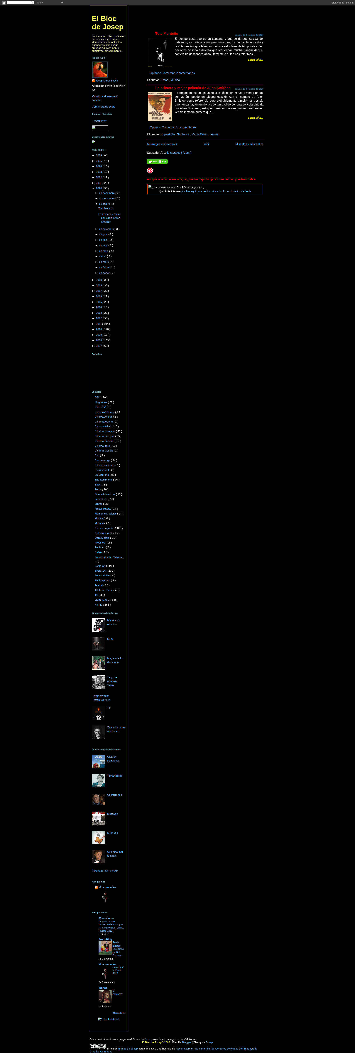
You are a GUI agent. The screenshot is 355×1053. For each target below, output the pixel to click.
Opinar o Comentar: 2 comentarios (172, 73)
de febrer (105, 267)
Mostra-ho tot (119, 1013)
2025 (99, 160)
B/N (97, 397)
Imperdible (168, 134)
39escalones (106, 918)
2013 (99, 312)
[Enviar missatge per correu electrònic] (195, 73)
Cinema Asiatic (104, 426)
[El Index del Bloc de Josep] (93, 142)
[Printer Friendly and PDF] (157, 162)
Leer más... (255, 59)
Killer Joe (112, 832)
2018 (99, 285)
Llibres (99, 503)
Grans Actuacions (105, 494)
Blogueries (101, 402)
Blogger (186, 1042)
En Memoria (102, 474)
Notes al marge (104, 532)
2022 (99, 177)
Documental (102, 469)
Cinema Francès (105, 440)
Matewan (112, 813)
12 (108, 708)
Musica (175, 80)
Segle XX (183, 134)
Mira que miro (107, 887)
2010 (99, 329)
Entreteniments (104, 479)
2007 (99, 345)
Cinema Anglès (104, 416)
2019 (99, 279)
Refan (98, 552)
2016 (99, 296)
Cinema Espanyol (105, 431)
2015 (99, 301)
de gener (104, 272)
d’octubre (105, 203)
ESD (98, 484)
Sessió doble (102, 575)
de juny (103, 245)
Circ (97, 455)
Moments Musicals (106, 513)
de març (104, 261)
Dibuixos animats (105, 465)
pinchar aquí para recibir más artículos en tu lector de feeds (216, 191)
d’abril (103, 256)
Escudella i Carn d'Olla (105, 870)
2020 (99, 188)
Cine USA (100, 406)
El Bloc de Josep (108, 23)
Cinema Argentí (104, 421)
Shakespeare (103, 580)
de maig (104, 250)
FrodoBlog (105, 939)
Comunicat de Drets (103, 106)
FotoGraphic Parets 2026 (118, 970)
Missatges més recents (162, 144)
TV (97, 594)
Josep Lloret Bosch (107, 80)
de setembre (107, 228)
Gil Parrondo (114, 794)
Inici (206, 144)
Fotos (165, 80)
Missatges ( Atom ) (179, 152)
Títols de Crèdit (104, 590)
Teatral (99, 585)
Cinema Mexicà (104, 450)
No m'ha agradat (105, 527)
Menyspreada (103, 508)
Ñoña (110, 639)
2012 (99, 318)
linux (147, 1039)
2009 (99, 334)
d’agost (103, 234)
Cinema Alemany (105, 411)
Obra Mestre (102, 537)
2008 (99, 340)
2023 (99, 171)
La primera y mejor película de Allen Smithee (193, 88)
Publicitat (100, 547)
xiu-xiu (215, 134)
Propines (100, 542)
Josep (209, 1042)
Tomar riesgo (115, 775)
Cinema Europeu (105, 436)
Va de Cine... (200, 134)
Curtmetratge (103, 460)
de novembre (107, 198)
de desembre (107, 192)
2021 (99, 182)
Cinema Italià (103, 445)
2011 (99, 323)
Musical (99, 523)
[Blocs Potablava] (108, 1019)
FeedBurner (100, 120)
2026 (99, 155)
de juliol (104, 239)
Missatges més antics (249, 144)
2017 (99, 290)
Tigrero (103, 987)
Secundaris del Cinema (109, 557)
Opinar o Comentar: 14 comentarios (173, 127)
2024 (99, 166)
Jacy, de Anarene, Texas (112, 681)
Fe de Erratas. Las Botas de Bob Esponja (118, 949)
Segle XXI (101, 570)
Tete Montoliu (166, 33)
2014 (99, 307)
